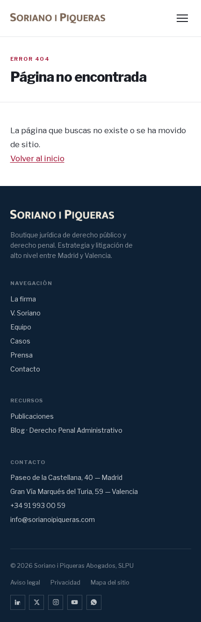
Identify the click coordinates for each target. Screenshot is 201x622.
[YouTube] (74, 602)
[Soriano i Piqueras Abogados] (58, 18)
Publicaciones (32, 416)
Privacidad (65, 582)
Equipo (20, 327)
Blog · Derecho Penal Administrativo (66, 430)
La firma (23, 299)
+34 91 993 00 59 (37, 505)
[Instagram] (55, 602)
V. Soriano (25, 313)
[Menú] (182, 18)
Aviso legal (25, 582)
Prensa (21, 355)
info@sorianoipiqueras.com (52, 519)
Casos (20, 341)
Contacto (25, 369)
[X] (36, 602)
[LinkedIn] (17, 602)
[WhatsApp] (93, 602)
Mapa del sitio (110, 582)
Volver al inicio (37, 158)
